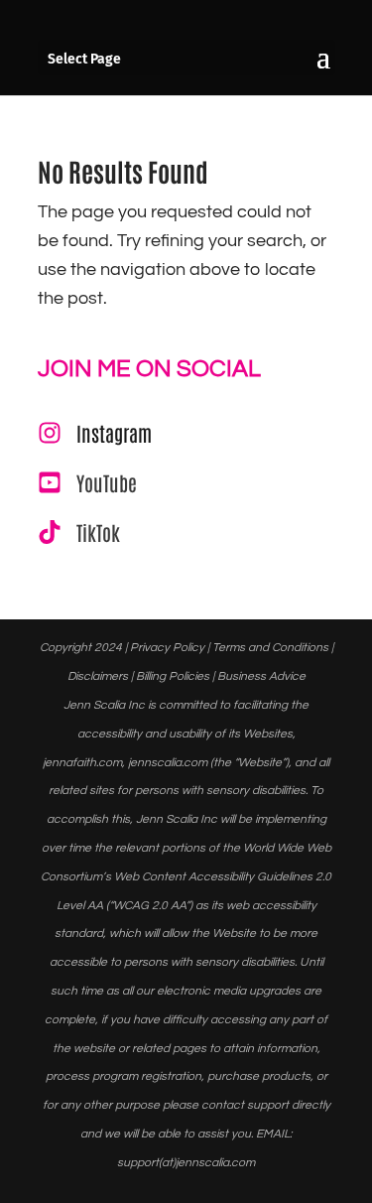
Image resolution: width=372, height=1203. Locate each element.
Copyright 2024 (81, 647)
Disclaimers (97, 676)
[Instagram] (95, 433)
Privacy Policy (167, 647)
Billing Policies (172, 676)
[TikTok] (79, 532)
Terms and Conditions (270, 647)
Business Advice (261, 676)
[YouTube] (87, 482)
